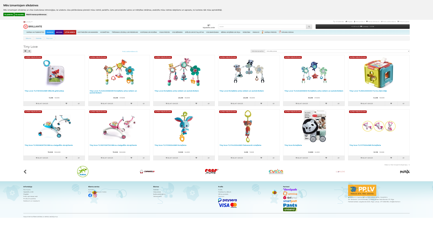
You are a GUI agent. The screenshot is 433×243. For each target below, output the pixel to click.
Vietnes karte (157, 196)
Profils (220, 189)
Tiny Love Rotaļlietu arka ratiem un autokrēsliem (176, 91)
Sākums (28, 38)
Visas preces (157, 192)
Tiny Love (49, 38)
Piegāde (26, 194)
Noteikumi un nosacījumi (31, 201)
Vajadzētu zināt (28, 192)
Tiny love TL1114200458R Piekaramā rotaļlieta (240, 145)
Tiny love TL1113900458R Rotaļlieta (170, 145)
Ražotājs (38, 38)
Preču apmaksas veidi (30, 196)
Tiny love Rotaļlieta (293, 145)
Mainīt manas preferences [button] (36, 14)
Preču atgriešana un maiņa (97, 192)
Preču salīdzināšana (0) (130, 51)
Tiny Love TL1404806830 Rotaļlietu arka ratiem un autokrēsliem (313, 91)
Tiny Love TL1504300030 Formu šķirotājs (368, 91)
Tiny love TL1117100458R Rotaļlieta (365, 145)
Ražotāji (156, 189)
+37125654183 (339, 21)
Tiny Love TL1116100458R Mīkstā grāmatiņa (44, 91)
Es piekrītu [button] (9, 14)
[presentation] (25, 172)
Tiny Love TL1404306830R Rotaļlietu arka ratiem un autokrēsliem (113, 92)
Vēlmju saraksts (223, 194)
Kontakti (91, 189)
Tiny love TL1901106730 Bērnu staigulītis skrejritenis (113, 145)
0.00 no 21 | (363, 26)
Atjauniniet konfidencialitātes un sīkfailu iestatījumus (40, 216)
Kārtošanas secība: (258, 51)
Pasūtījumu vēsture (224, 192)
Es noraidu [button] (19, 14)
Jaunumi (221, 196)
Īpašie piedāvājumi (159, 194)
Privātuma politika (29, 198)
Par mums (26, 189)
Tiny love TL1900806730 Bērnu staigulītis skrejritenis (49, 145)
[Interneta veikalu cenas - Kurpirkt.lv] (375, 197)
